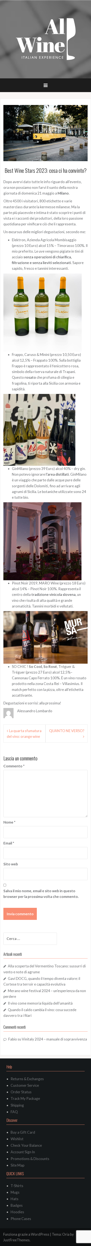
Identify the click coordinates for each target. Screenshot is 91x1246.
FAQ (14, 1112)
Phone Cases (21, 1218)
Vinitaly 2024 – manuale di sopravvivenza (54, 1039)
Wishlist (17, 1139)
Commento (14, 766)
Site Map (17, 1165)
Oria (65, 1234)
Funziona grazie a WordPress (26, 1234)
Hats (14, 1199)
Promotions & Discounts (30, 1158)
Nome (9, 822)
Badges (17, 1205)
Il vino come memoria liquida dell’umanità (40, 1003)
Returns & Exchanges (27, 1079)
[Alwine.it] (45, 39)
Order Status (21, 1092)
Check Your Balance (26, 1145)
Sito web (10, 864)
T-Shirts (17, 1185)
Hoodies (17, 1212)
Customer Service (25, 1085)
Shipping (17, 1105)
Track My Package (25, 1098)
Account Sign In (23, 1152)
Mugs (15, 1192)
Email (8, 843)
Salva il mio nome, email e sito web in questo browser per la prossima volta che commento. (41, 894)
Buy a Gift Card (23, 1132)
